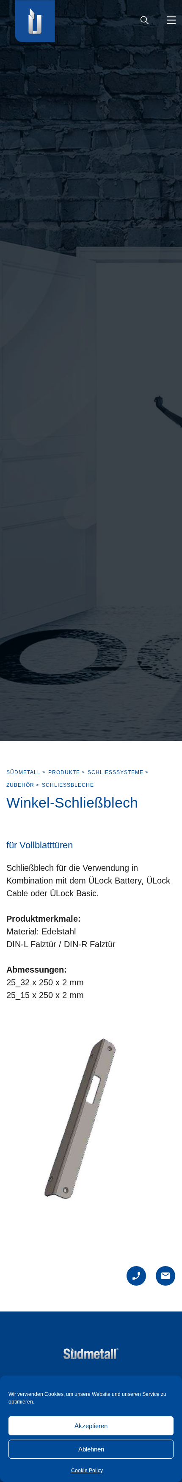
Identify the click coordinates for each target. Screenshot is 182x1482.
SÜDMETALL (23, 772)
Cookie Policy (87, 1471)
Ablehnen (91, 1449)
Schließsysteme (115, 772)
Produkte (64, 772)
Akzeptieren (91, 1425)
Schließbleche (68, 785)
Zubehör (20, 785)
